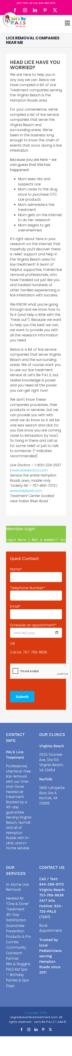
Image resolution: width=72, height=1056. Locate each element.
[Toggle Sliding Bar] (67, 23)
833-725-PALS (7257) (51, 911)
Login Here (16, 540)
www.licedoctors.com (30, 470)
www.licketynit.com (26, 490)
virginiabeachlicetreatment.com (34, 1017)
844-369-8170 (47, 3)
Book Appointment (50, 928)
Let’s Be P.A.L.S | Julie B (50, 1022)
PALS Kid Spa (16, 969)
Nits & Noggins (18, 963)
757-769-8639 (35, 652)
